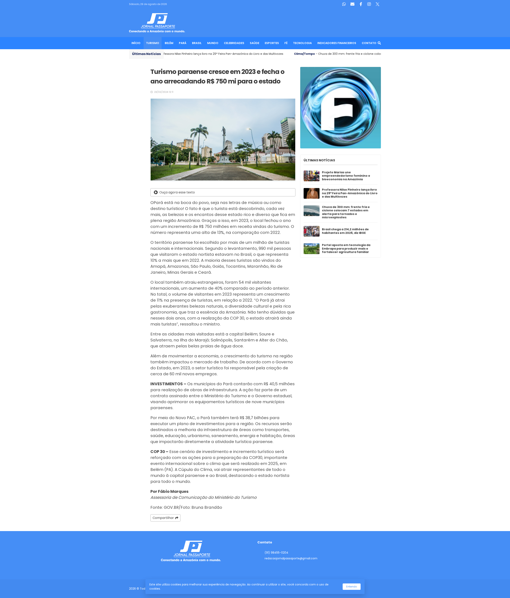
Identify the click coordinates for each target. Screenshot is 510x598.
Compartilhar (163, 518)
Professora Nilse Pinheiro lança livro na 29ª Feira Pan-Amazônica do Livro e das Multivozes (350, 193)
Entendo (351, 586)
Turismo (152, 43)
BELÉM (169, 43)
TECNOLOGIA (302, 43)
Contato (369, 43)
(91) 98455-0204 (276, 553)
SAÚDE (254, 43)
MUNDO (212, 43)
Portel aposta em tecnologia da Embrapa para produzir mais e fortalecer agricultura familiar (346, 248)
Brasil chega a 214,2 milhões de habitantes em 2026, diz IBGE (345, 231)
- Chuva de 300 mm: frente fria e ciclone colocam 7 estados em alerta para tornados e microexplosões (323, 54)
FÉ (285, 43)
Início (135, 43)
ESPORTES (272, 43)
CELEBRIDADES (234, 43)
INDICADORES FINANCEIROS (336, 43)
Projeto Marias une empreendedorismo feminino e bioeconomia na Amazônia (346, 176)
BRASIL (197, 43)
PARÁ (182, 43)
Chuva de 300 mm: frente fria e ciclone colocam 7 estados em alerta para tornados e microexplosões (346, 212)
